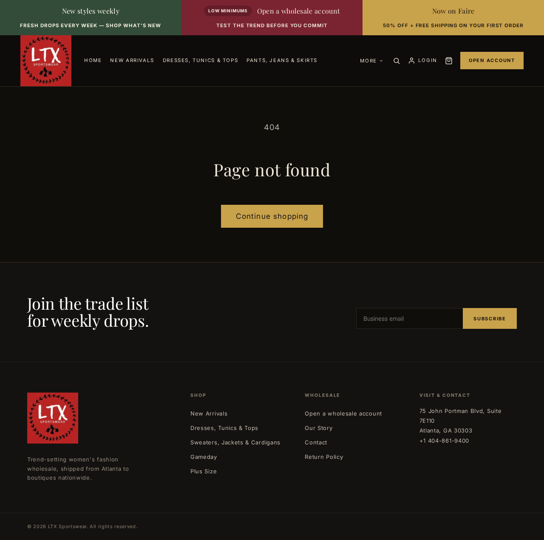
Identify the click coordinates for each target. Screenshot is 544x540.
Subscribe (489, 319)
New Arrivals (208, 413)
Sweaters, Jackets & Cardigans (235, 442)
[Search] (396, 61)
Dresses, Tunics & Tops (224, 427)
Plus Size (203, 471)
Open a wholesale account (343, 413)
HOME (93, 60)
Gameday (203, 456)
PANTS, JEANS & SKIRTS (281, 60)
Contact (316, 442)
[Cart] (449, 61)
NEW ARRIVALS (132, 60)
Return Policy (324, 456)
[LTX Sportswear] (45, 60)
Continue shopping (272, 216)
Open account (492, 60)
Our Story (318, 427)
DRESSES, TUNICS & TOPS (200, 60)
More (368, 61)
